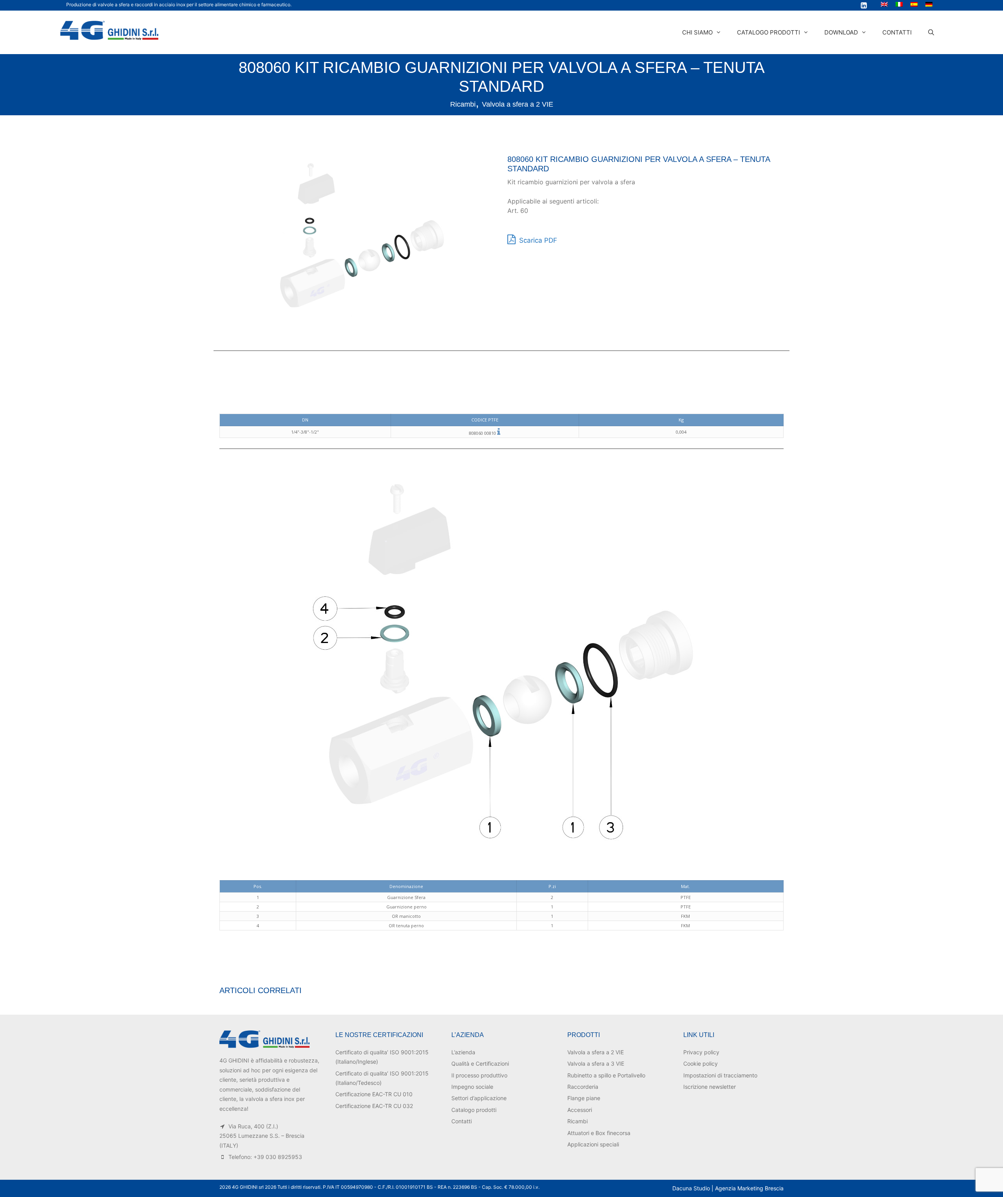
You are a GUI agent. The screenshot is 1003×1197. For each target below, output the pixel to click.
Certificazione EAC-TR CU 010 (374, 1094)
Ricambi (463, 104)
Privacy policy (701, 1052)
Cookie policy (700, 1063)
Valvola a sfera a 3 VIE (595, 1063)
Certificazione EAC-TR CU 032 (374, 1106)
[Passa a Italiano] (899, 4)
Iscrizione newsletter (709, 1086)
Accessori (579, 1109)
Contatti (897, 32)
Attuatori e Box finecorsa (598, 1133)
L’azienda (463, 1052)
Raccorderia (582, 1086)
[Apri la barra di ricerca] (931, 32)
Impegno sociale (472, 1086)
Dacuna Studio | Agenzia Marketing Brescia (728, 1188)
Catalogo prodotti (768, 32)
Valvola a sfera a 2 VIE (517, 104)
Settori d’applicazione (479, 1098)
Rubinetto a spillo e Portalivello (606, 1075)
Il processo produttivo (479, 1075)
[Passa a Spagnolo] (914, 4)
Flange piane (583, 1098)
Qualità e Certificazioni (480, 1063)
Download (841, 32)
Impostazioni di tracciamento (720, 1075)
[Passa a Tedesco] (929, 4)
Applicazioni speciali (593, 1144)
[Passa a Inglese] (884, 4)
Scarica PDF (537, 240)
